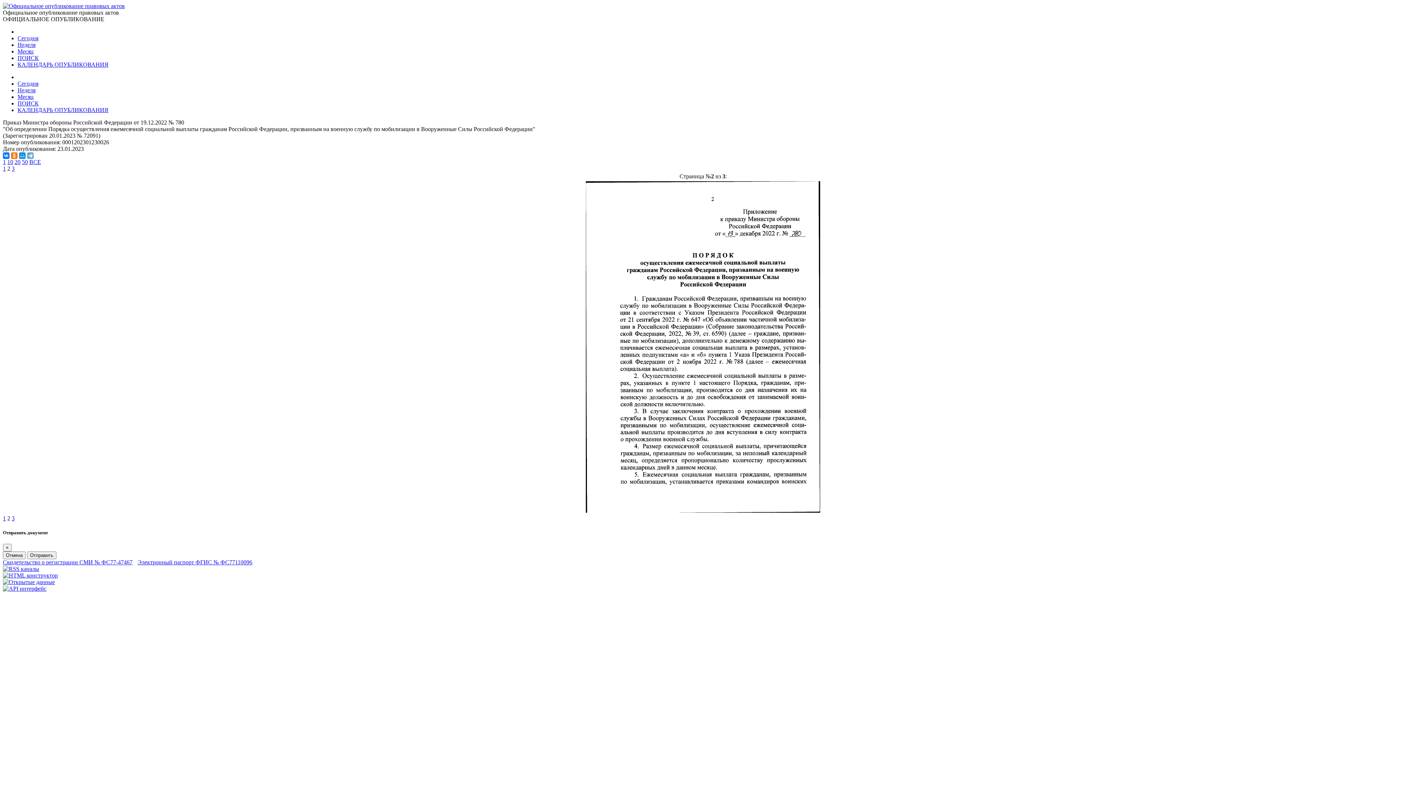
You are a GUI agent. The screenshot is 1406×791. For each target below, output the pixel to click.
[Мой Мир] (22, 155)
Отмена (14, 555)
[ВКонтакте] (6, 155)
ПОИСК (28, 58)
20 (18, 162)
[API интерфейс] (25, 589)
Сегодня (28, 38)
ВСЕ (35, 162)
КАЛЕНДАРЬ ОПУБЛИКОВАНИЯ (63, 65)
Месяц (26, 51)
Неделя (27, 45)
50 (25, 162)
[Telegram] (30, 155)
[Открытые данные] (29, 582)
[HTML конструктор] (30, 575)
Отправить (41, 555)
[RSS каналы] (21, 569)
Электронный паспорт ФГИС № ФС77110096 (195, 562)
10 (10, 162)
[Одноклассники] (14, 155)
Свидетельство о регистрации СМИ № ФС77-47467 (68, 562)
